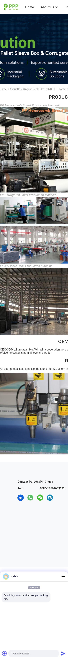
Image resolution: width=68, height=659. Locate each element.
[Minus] (63, 576)
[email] (20, 498)
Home (3, 89)
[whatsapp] (30, 498)
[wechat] (40, 498)
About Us (15, 89)
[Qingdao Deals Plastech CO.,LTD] (11, 6)
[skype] (50, 498)
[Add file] (4, 653)
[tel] (59, 498)
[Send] (63, 653)
